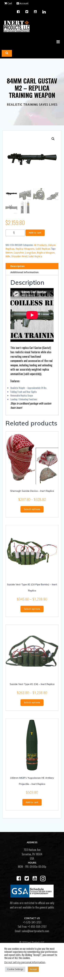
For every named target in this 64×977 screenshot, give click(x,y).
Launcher (19, 252)
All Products (40, 245)
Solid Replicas (43, 248)
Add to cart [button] (32, 802)
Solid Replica (35, 256)
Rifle (7, 256)
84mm (9, 252)
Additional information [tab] (24, 272)
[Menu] (58, 42)
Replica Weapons (25, 248)
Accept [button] (33, 969)
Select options (32, 509)
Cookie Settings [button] (15, 969)
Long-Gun (30, 252)
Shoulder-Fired (19, 256)
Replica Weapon (46, 252)
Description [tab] (17, 266)
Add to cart (35, 232)
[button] (53, 139)
